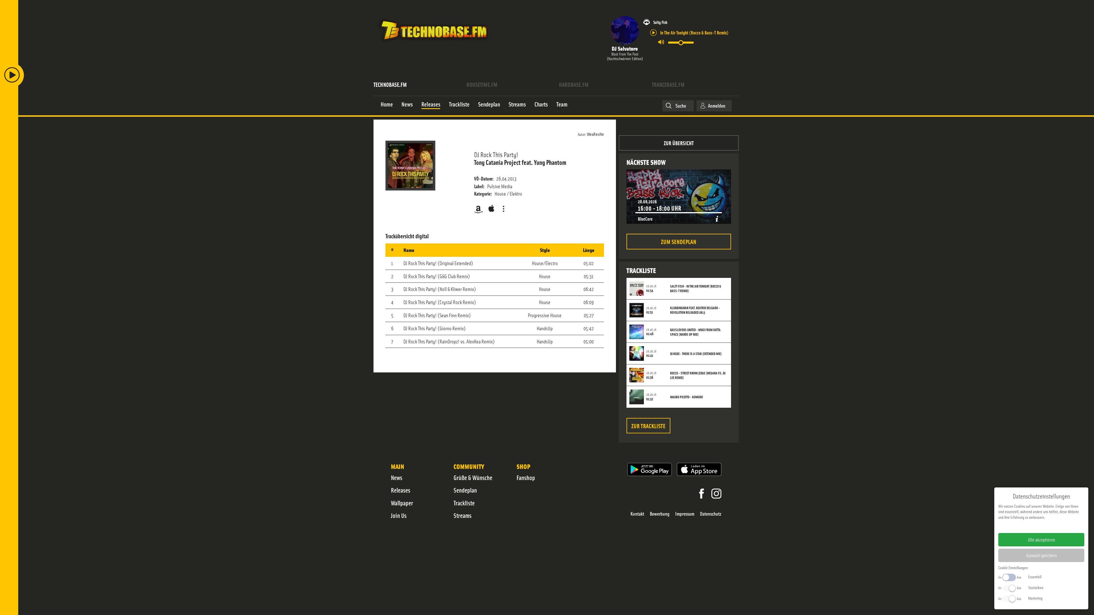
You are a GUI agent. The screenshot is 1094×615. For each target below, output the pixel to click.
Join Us (399, 515)
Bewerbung (660, 514)
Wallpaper (402, 503)
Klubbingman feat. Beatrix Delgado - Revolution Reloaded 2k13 (695, 310)
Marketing (1035, 597)
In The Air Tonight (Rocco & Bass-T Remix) (694, 32)
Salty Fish (660, 22)
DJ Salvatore (625, 48)
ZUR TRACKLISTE (648, 425)
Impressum (684, 514)
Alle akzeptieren (1041, 539)
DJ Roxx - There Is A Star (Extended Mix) (696, 353)
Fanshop (526, 477)
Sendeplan (465, 490)
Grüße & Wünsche (473, 477)
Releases (400, 490)
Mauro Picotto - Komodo (686, 397)
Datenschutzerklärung (1051, 526)
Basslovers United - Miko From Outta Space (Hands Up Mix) (695, 332)
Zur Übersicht (679, 142)
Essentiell (1035, 576)
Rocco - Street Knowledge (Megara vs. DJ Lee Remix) (697, 375)
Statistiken (1035, 587)
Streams (463, 515)
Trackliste (464, 503)
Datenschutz (710, 514)
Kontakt (637, 514)
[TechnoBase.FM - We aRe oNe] (433, 43)
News (396, 477)
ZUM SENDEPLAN (678, 241)
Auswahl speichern (1041, 555)
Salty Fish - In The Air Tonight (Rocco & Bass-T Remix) (695, 288)
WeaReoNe (595, 134)
